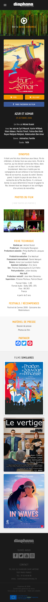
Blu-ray (36, 97)
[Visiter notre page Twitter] (21, 555)
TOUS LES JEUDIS (34, 591)
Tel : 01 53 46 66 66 (24, 575)
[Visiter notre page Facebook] (15, 555)
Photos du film (24, 330)
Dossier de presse (24, 326)
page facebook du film (25, 104)
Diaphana (24, 541)
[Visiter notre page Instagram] (32, 555)
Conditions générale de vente (24, 589)
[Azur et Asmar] (14, 215)
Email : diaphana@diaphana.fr (24, 579)
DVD (15, 97)
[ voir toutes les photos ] (24, 203)
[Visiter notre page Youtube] (26, 555)
